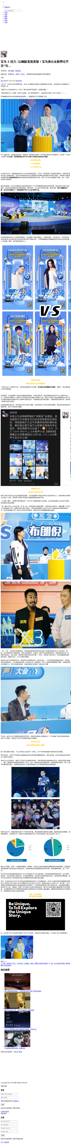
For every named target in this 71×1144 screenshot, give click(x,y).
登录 (20, 1052)
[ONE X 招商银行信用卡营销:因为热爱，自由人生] (17, 1027)
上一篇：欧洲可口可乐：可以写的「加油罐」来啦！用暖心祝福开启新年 (24, 963)
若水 (2, 81)
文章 (5, 12)
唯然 (5, 18)
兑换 (5, 20)
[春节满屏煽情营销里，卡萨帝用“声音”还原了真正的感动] (17, 989)
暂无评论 (19, 81)
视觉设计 (18, 71)
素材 (5, 16)
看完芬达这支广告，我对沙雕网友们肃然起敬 (19, 1010)
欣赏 (5, 14)
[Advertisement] (35, 38)
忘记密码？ (15, 1101)
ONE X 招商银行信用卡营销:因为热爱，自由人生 (20, 1029)
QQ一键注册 (5, 1142)
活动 (5, 22)
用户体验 (11, 71)
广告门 (22, 74)
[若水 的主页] (4, 57)
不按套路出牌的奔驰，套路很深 (14, 1048)
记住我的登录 (7, 1101)
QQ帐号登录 (5, 1111)
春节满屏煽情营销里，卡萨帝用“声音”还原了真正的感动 (22, 991)
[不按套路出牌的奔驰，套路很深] (17, 1046)
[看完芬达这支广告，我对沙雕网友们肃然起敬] (17, 1008)
